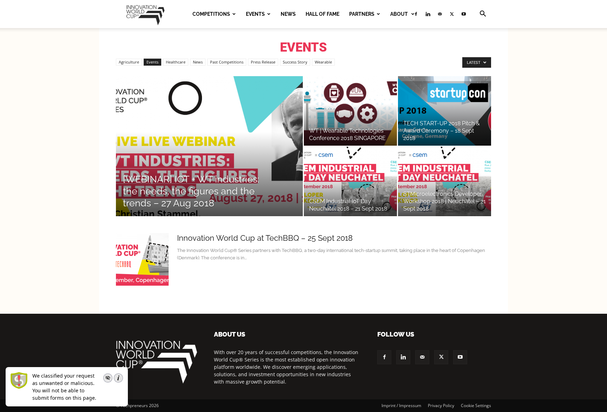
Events (255, 14)
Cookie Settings (476, 405)
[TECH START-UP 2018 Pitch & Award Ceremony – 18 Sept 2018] (444, 111)
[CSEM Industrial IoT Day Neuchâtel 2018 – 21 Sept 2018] (350, 181)
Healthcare (175, 62)
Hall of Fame (322, 14)
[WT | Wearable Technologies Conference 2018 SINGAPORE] (350, 111)
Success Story (295, 62)
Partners (361, 14)
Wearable (323, 62)
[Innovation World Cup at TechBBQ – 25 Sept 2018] (142, 259)
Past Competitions (226, 62)
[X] (451, 14)
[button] (482, 14)
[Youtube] (463, 14)
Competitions (211, 14)
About (399, 14)
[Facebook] (384, 357)
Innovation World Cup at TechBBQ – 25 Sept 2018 (265, 237)
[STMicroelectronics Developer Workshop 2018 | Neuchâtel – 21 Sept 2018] (444, 181)
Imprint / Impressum (401, 405)
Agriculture (129, 62)
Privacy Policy (441, 405)
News (288, 14)
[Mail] (440, 14)
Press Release (263, 62)
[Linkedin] (428, 14)
